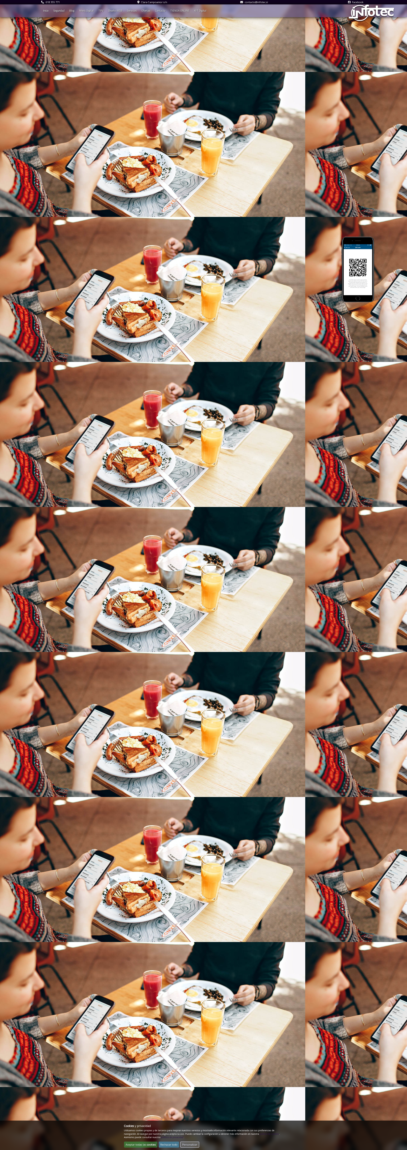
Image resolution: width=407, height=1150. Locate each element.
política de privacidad (172, 1137)
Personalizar (189, 1144)
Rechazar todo (168, 1144)
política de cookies (269, 1133)
